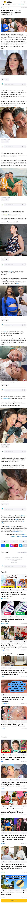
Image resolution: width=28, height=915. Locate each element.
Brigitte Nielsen (22, 515)
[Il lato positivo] (8, 2)
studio (9, 526)
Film (2, 761)
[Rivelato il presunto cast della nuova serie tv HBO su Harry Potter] (14, 747)
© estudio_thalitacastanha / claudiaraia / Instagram (10, 382)
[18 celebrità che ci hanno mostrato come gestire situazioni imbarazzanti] (14, 713)
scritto (4, 460)
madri (16, 519)
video (17, 283)
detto (20, 155)
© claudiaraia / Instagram (5, 77)
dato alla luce (6, 398)
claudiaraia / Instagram (21, 536)
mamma (10, 271)
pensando (6, 214)
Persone (3, 728)
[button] (5, 541)
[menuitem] (2, 4)
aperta (8, 91)
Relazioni (3, 788)
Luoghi (2, 676)
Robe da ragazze (4, 598)
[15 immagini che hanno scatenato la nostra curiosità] (14, 882)
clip (5, 331)
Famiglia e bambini (5, 7)
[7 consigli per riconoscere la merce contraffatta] (14, 608)
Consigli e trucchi (4, 623)
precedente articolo (17, 531)
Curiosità (3, 896)
